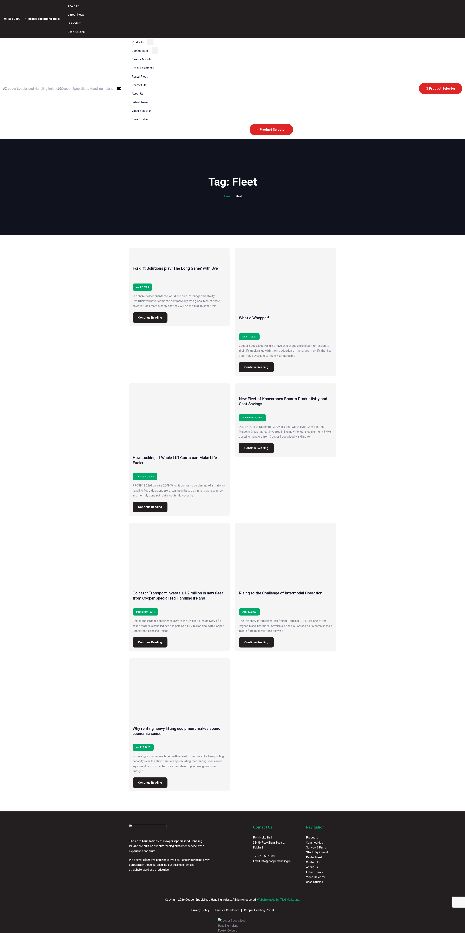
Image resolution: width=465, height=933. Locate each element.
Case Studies (314, 882)
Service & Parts (316, 847)
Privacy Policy (200, 910)
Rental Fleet (314, 857)
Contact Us (313, 862)
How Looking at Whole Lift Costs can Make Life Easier (175, 460)
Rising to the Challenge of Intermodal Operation (280, 593)
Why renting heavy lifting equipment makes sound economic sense (176, 731)
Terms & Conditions (227, 910)
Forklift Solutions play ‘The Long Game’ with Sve (175, 268)
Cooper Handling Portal (258, 910)
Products (312, 837)
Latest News (314, 872)
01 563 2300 (266, 856)
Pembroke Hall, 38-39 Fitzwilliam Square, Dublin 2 (269, 842)
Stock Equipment (317, 852)
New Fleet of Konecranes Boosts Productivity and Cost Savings (283, 401)
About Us (312, 867)
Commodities (314, 842)
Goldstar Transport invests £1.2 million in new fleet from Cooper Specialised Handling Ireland (178, 595)
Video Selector (315, 877)
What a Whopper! (254, 318)
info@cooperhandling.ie (276, 861)
